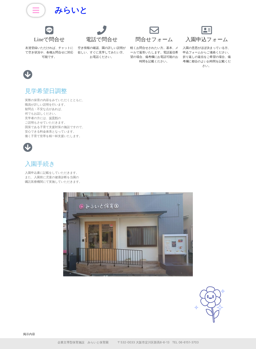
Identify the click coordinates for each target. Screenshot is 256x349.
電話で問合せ (102, 39)
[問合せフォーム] (154, 30)
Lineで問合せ (49, 39)
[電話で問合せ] (101, 30)
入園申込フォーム (207, 39)
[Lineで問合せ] (49, 30)
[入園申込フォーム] (206, 30)
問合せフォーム (154, 39)
